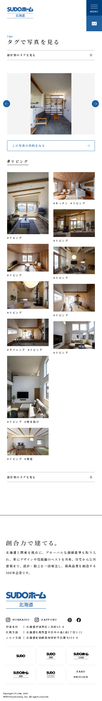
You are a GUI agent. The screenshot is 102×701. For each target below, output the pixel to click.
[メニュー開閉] (94, 8)
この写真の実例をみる (28, 145)
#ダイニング (16, 350)
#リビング (14, 238)
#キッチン (60, 203)
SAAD (81, 671)
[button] (6, 103)
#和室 (28, 459)
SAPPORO (49, 619)
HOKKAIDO (21, 619)
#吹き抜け (31, 422)
